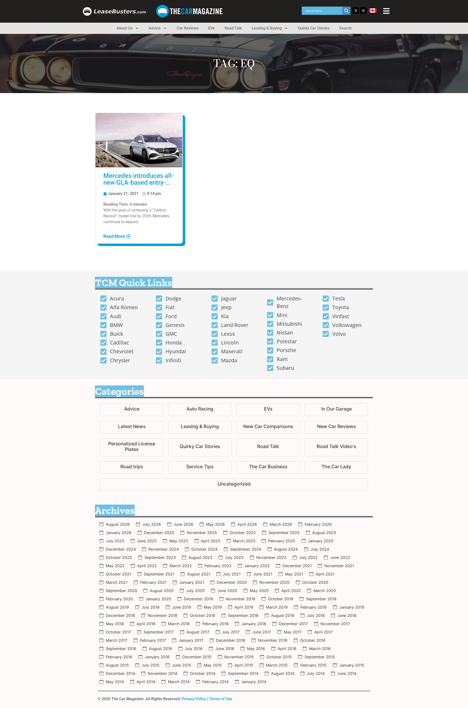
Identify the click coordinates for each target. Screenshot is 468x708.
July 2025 (115, 540)
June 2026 (183, 524)
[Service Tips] (199, 467)
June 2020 (227, 590)
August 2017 (197, 632)
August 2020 (162, 590)
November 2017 (335, 623)
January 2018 (253, 623)
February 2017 (153, 640)
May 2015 (213, 665)
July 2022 (308, 557)
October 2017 (118, 632)
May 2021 (294, 574)
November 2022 (271, 557)
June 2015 (181, 665)
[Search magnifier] (346, 11)
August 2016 (160, 648)
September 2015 (319, 656)
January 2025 (320, 540)
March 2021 (116, 582)
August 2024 (286, 549)
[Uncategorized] (234, 485)
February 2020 (119, 598)
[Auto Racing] (199, 410)
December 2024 (121, 549)
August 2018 (282, 615)
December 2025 (159, 532)
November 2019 (240, 598)
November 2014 (162, 673)
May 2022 (115, 565)
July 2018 (316, 615)
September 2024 (245, 549)
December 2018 (120, 615)
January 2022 (257, 565)
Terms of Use (220, 699)
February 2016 (119, 656)
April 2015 (243, 665)
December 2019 (198, 598)
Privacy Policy (194, 699)
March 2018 (179, 623)
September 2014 (243, 673)
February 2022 (218, 565)
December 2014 (120, 673)
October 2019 (280, 598)
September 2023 (160, 557)
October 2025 (243, 532)
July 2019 (150, 607)
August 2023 (200, 557)
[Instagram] (363, 10)
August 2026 (118, 524)
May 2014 (115, 681)
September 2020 (121, 590)
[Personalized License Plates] (131, 447)
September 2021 (159, 574)
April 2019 (243, 607)
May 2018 (115, 623)
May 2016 (256, 648)
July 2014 (316, 673)
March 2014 (179, 681)
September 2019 (321, 598)
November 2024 (163, 549)
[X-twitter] (355, 10)
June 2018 (346, 615)
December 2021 (297, 565)
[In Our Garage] (336, 410)
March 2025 (244, 540)
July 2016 (194, 648)
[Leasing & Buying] (199, 427)
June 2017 (261, 632)
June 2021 (262, 574)
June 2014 (346, 673)
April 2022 (147, 565)
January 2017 (191, 640)
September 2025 (284, 532)
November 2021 (339, 565)
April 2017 (323, 632)
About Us (125, 28)
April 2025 (210, 540)
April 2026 (247, 524)
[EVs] (268, 410)
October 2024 (204, 549)
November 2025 (202, 532)
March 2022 (180, 565)
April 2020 (291, 590)
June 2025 (147, 540)
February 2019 (313, 607)
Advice (155, 28)
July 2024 (320, 549)
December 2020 (232, 582)
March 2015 (277, 665)
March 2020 (324, 590)
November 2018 (162, 615)
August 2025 (324, 532)
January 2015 (351, 665)
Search (345, 28)
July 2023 (234, 557)
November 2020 (274, 582)
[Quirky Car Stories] (199, 447)
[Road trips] (131, 467)
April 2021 (325, 574)
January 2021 (191, 582)
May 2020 (259, 590)
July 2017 (231, 632)
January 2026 (118, 532)
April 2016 (287, 648)
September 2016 (121, 648)
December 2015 (197, 656)
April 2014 (145, 681)
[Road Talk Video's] (336, 447)
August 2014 (282, 673)
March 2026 (281, 524)
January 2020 (158, 598)
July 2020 (195, 590)
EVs (211, 28)
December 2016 (230, 640)
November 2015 (239, 656)
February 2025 (281, 540)
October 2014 (202, 673)
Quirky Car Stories (314, 28)
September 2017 (159, 632)
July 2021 (232, 574)
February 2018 (215, 623)
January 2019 (351, 607)
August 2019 (117, 607)
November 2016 (272, 640)
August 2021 (198, 574)
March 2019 (277, 607)
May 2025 (178, 540)
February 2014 (215, 681)
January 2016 (157, 656)
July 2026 (151, 524)
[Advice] (131, 410)
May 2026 (215, 524)
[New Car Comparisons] (268, 427)
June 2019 (181, 607)
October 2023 (119, 557)
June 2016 (224, 648)
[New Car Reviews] (336, 427)
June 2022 (340, 557)
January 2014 (253, 681)
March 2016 (320, 648)
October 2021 (118, 574)
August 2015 (117, 665)
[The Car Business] (268, 467)
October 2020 (315, 582)
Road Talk (233, 28)
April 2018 (145, 623)
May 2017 (293, 632)
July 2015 (150, 665)
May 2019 (213, 607)
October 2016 (312, 640)
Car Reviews (187, 28)
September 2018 (243, 615)
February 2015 (313, 665)
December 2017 (293, 623)
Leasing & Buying (267, 28)
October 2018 (202, 615)
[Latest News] (131, 427)
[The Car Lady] (336, 467)
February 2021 (153, 582)
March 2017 (116, 640)
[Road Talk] (268, 447)
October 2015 (279, 656)
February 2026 (318, 524)
